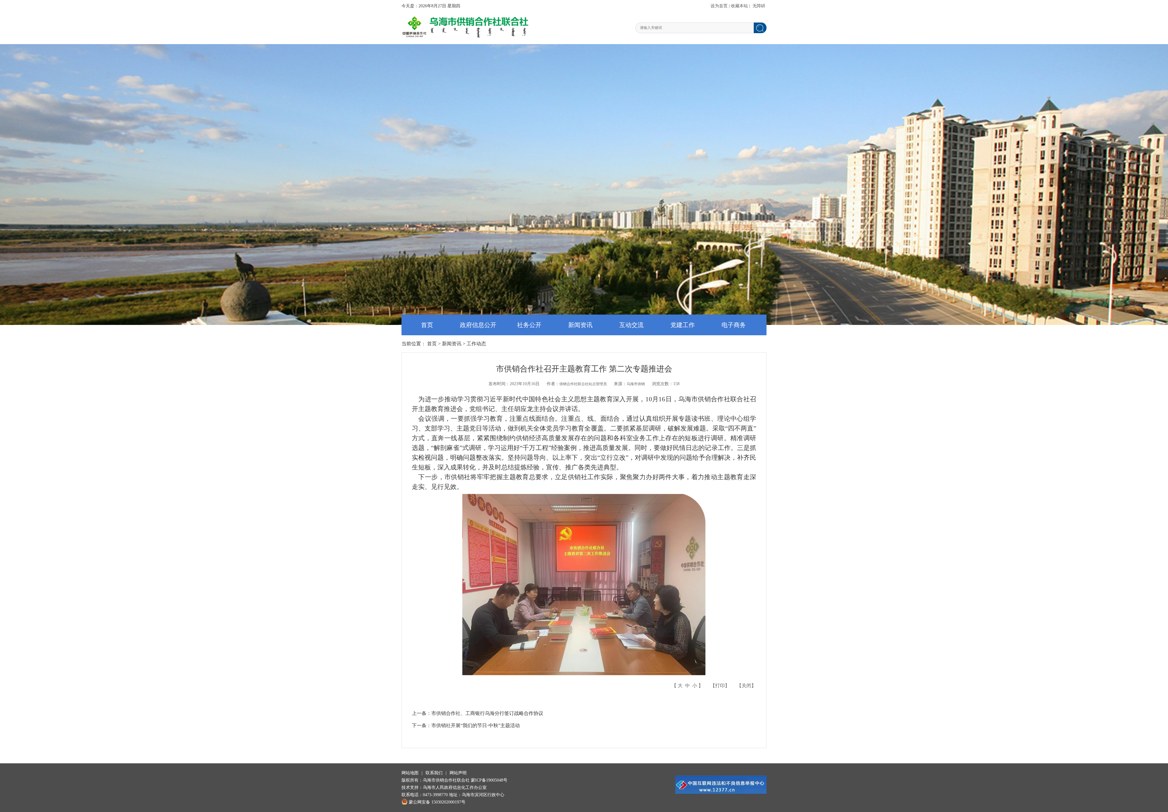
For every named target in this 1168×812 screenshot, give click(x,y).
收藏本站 (739, 6)
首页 (427, 325)
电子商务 (733, 325)
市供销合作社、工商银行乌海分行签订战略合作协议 (487, 713)
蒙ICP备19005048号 (489, 780)
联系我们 (434, 773)
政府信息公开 (478, 325)
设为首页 (719, 6)
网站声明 (458, 773)
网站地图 (410, 773)
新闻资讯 (580, 325)
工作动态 (476, 343)
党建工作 (682, 325)
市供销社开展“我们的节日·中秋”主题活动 (475, 725)
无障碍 (759, 6)
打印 (720, 685)
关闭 (746, 685)
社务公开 (529, 325)
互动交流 (631, 325)
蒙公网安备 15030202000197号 (437, 802)
